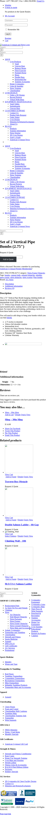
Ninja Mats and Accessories (20, 628)
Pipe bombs (37, 277)
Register (8, 38)
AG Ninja (9, 280)
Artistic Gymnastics (12, 630)
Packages (8, 769)
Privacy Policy (5, 812)
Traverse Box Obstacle (16, 481)
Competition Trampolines (15, 678)
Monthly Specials (11, 734)
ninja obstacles (16, 277)
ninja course (4, 277)
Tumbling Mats (11, 713)
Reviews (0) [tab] (9, 288)
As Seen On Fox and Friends (16, 608)
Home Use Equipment (35, 623)
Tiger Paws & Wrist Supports (37, 610)
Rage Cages (9, 756)
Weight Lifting (10, 763)
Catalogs (34, 636)
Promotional (9, 650)
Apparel (8, 641)
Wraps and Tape (11, 664)
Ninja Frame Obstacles (36, 273)
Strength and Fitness (13, 637)
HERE (9, 318)
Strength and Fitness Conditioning (18, 754)
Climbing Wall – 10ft (15, 541)
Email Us (40, 1)
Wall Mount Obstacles (18, 617)
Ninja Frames (15, 621)
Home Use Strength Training (16, 758)
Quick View (25, 415)
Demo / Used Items (12, 732)
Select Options (10, 536)
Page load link (5, 814)
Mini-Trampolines (12, 683)
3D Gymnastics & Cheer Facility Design (20, 781)
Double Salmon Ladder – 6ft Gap (22, 524)
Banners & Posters (38, 633)
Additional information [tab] (14, 286)
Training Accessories (35, 619)
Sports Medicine (11, 639)
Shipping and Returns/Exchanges (18, 786)
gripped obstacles (28, 275)
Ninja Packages (16, 619)
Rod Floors (9, 674)
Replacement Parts (12, 606)
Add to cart (9, 415)
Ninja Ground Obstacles (19, 626)
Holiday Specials (11, 772)
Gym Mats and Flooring (14, 760)
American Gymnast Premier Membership (16, 269)
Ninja (7, 612)
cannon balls (15, 275)
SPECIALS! (10, 644)
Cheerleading (10, 635)
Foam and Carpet (11, 709)
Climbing (8, 610)
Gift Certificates (11, 646)
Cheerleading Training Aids (15, 716)
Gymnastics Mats (38, 607)
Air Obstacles (15, 615)
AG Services (10, 648)
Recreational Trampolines (15, 681)
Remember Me (13, 29)
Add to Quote (8, 259)
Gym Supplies (36, 627)
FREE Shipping (11, 730)
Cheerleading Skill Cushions (16, 711)
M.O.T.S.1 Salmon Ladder (18, 584)
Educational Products (35, 630)
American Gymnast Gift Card (16, 744)
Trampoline (9, 718)
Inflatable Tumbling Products (16, 685)
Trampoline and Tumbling (15, 632)
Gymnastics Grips (38, 604)
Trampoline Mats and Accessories (18, 687)
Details (17, 415)
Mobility (8, 662)
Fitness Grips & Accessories (16, 765)
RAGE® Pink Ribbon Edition (16, 767)
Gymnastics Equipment (35, 601)
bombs (7, 275)
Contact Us (9, 784)
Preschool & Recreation (36, 614)
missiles (39, 275)
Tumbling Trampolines (13, 676)
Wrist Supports (10, 720)
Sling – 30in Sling (12, 412)
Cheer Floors (10, 707)
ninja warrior (27, 277)
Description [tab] (9, 284)
